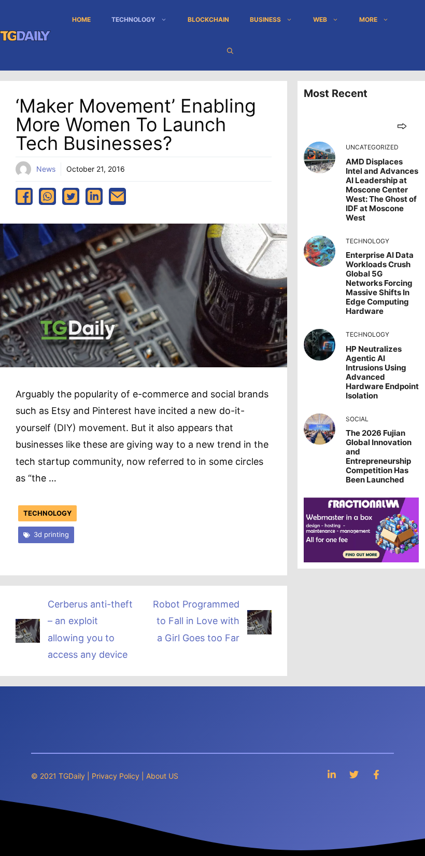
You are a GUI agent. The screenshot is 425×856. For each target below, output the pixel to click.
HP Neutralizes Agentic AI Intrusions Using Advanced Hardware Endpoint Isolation (382, 372)
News (45, 168)
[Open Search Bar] (230, 50)
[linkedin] (94, 196)
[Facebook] (376, 774)
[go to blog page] (401, 125)
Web (320, 19)
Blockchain (208, 19)
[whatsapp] (47, 196)
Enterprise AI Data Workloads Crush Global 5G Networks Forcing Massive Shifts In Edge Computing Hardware (380, 283)
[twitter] (70, 196)
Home (81, 19)
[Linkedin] (331, 774)
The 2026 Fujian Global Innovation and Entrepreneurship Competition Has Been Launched (379, 456)
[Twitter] (354, 774)
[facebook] (24, 196)
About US (162, 775)
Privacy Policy (115, 775)
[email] (117, 196)
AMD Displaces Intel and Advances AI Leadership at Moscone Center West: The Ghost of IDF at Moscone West (382, 190)
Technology (133, 19)
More (368, 19)
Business (265, 19)
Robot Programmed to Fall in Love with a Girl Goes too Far (196, 621)
